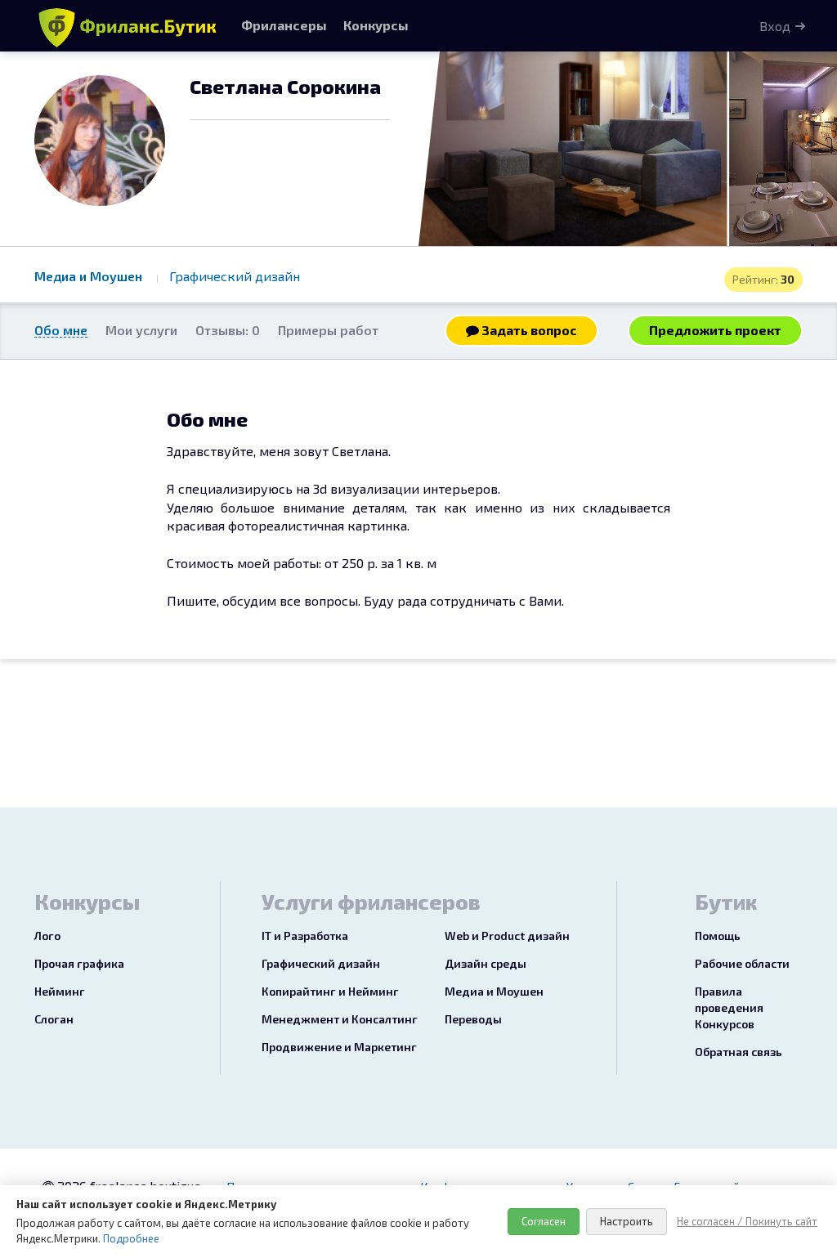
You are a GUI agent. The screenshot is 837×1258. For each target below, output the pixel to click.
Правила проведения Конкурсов (729, 1007)
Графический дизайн (234, 276)
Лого (47, 935)
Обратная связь (738, 1052)
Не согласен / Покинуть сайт (747, 1221)
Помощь (718, 935)
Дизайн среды (485, 963)
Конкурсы (376, 25)
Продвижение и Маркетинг (339, 1047)
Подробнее (131, 1238)
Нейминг (59, 991)
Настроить (626, 1221)
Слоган (54, 1019)
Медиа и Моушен (89, 276)
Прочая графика (79, 963)
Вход (774, 26)
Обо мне (60, 330)
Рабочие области (742, 963)
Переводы (473, 1019)
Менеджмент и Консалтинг (340, 1019)
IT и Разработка (305, 935)
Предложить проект (715, 330)
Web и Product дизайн (507, 935)
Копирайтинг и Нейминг (330, 991)
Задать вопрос (528, 330)
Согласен (543, 1221)
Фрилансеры (284, 25)
